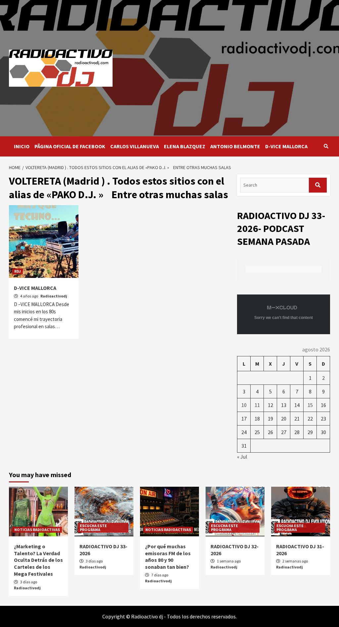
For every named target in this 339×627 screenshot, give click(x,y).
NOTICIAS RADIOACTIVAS (37, 529)
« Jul (242, 456)
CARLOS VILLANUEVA (134, 146)
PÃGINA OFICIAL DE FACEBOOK (69, 146)
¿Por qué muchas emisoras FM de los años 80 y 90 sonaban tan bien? (168, 556)
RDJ (17, 271)
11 (257, 405)
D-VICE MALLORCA (286, 146)
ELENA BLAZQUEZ (184, 146)
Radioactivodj (53, 295)
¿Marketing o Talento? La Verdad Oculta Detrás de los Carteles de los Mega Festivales (38, 560)
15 (310, 405)
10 (244, 405)
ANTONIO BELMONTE (235, 146)
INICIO (21, 146)
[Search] (326, 146)
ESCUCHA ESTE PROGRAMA (93, 527)
